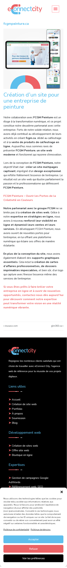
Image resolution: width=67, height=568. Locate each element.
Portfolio (17, 409)
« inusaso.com (10, 325)
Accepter (33, 539)
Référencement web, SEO (27, 487)
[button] (61, 492)
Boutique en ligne (22, 455)
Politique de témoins (41, 529)
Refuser (33, 549)
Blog (14, 423)
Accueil (16, 400)
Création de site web (24, 404)
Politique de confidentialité (16, 529)
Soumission (18, 418)
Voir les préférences (33, 558)
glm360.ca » (57, 325)
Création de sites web (25, 446)
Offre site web (20, 450)
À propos (17, 413)
